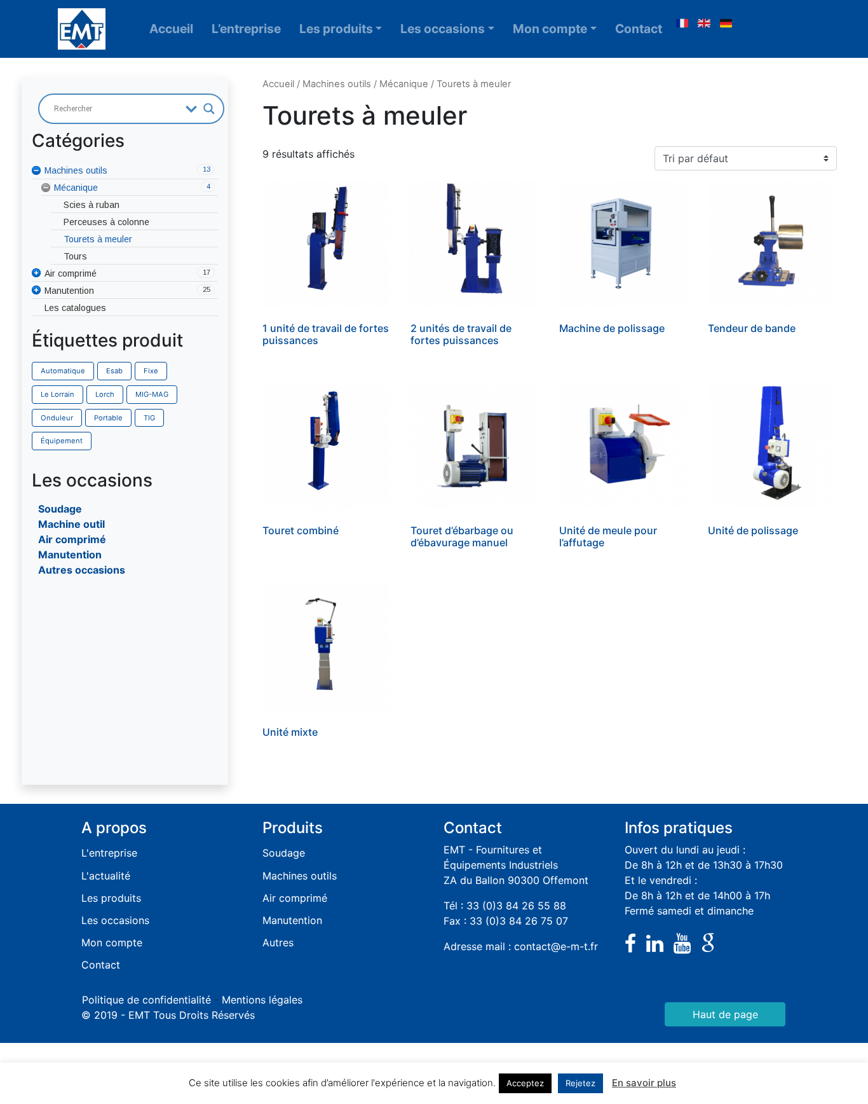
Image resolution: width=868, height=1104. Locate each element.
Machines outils (336, 84)
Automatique (63, 370)
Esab (114, 370)
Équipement (62, 440)
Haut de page (725, 1014)
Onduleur (57, 417)
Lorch (104, 394)
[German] (726, 23)
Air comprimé (72, 539)
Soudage (60, 508)
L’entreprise (246, 28)
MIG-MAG (151, 394)
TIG (149, 417)
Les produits (336, 28)
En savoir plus (644, 1083)
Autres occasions (81, 569)
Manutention (70, 554)
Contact (638, 28)
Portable (108, 417)
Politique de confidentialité (146, 999)
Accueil (171, 28)
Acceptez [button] (525, 1083)
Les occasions (442, 28)
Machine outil (71, 524)
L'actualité (105, 875)
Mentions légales (262, 999)
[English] (704, 23)
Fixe (151, 370)
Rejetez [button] (580, 1083)
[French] (682, 23)
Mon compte (550, 28)
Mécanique (403, 84)
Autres (278, 942)
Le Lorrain (57, 394)
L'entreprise (109, 852)
